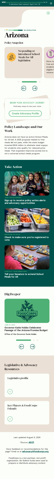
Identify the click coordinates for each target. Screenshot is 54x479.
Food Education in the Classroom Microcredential (24, 2)
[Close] (51, 3)
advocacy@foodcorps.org (35, 451)
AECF (31, 442)
